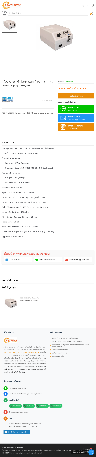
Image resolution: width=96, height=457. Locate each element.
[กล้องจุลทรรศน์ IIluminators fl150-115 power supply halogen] (55, 37)
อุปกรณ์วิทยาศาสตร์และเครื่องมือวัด (65, 338)
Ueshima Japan (33, 353)
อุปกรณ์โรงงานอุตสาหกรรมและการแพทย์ (67, 342)
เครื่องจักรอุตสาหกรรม (60, 350)
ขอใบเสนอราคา (76, 96)
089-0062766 (16, 406)
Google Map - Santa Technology (18, 432)
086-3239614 (57, 406)
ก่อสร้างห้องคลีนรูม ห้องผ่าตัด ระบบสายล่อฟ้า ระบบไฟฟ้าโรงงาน (70, 346)
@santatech (22, 388)
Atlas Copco (12, 353)
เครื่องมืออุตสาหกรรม (59, 353)
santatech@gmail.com (21, 412)
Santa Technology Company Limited (29, 394)
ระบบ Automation (58, 356)
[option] (55, 37)
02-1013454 (30, 406)
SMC (5, 353)
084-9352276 (43, 406)
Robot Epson (22, 353)
